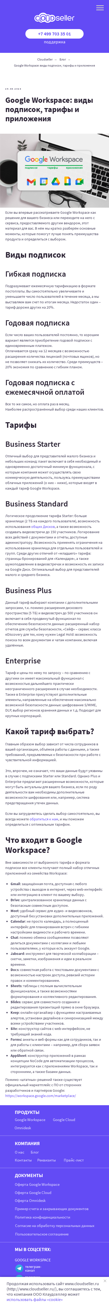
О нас (19, 1152)
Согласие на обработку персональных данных (54, 1225)
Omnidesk (23, 1127)
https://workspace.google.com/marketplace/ (40, 1095)
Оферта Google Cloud (33, 1192)
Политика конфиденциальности (42, 1217)
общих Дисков (43, 526)
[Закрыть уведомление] (105, 1281)
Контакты (23, 1160)
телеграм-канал (33, 1268)
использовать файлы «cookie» (35, 1299)
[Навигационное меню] (100, 8)
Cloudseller (45, 59)
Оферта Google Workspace (37, 1184)
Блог (63, 59)
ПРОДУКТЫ (27, 1112)
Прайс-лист (74, 1160)
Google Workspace (30, 1119)
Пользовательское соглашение (42, 1234)
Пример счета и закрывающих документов (52, 1208)
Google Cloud (64, 1119)
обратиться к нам (44, 819)
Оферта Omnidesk (30, 1200)
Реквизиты (46, 1160)
